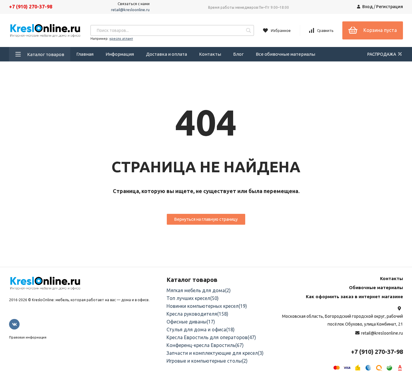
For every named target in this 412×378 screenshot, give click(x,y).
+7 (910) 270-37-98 (30, 6)
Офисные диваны (190, 321)
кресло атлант (121, 38)
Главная (84, 54)
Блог (238, 54)
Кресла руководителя (197, 314)
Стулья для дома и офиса (200, 329)
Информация (120, 54)
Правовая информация (27, 337)
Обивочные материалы (376, 287)
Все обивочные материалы (285, 54)
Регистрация (389, 6)
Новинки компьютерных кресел (206, 306)
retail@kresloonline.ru (130, 10)
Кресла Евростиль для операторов (211, 337)
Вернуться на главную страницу (206, 219)
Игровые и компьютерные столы (207, 361)
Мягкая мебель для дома (198, 290)
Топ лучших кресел (192, 298)
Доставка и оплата (166, 54)
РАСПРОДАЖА (382, 54)
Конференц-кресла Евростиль (205, 345)
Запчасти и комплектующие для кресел (215, 353)
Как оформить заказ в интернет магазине (354, 296)
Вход (367, 6)
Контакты (210, 54)
